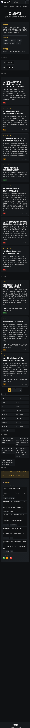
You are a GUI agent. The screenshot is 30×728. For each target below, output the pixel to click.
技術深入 (4, 402)
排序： (4, 62)
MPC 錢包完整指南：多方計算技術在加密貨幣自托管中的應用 (13, 359)
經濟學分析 (5, 430)
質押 (3, 406)
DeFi (17, 406)
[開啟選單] (27, 2)
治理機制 (4, 426)
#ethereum (11, 475)
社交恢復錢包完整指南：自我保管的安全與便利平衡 (13, 515)
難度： (4, 67)
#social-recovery (4, 476)
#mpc (24, 475)
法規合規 (18, 418)
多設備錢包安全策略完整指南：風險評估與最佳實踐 (12, 252)
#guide (24, 471)
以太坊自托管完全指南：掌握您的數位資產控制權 (11, 169)
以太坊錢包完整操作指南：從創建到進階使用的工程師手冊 (13, 112)
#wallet (10, 471)
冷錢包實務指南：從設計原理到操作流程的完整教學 (12, 286)
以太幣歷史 (5, 418)
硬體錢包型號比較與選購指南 (13, 322)
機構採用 (4, 414)
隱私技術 (4, 422)
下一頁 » (18, 390)
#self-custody (3, 472)
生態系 (3, 410)
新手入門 (18, 398)
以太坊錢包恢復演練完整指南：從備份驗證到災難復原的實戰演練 (14, 139)
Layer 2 (18, 402)
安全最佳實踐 (19, 414)
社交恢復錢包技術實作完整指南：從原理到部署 (11, 190)
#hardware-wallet (18, 476)
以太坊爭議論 (19, 426)
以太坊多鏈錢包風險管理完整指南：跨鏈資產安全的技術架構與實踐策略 (15, 223)
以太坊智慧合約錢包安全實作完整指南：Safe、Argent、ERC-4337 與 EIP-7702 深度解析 (13, 84)
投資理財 (18, 410)
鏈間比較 (18, 422)
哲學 (3, 398)
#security (18, 471)
